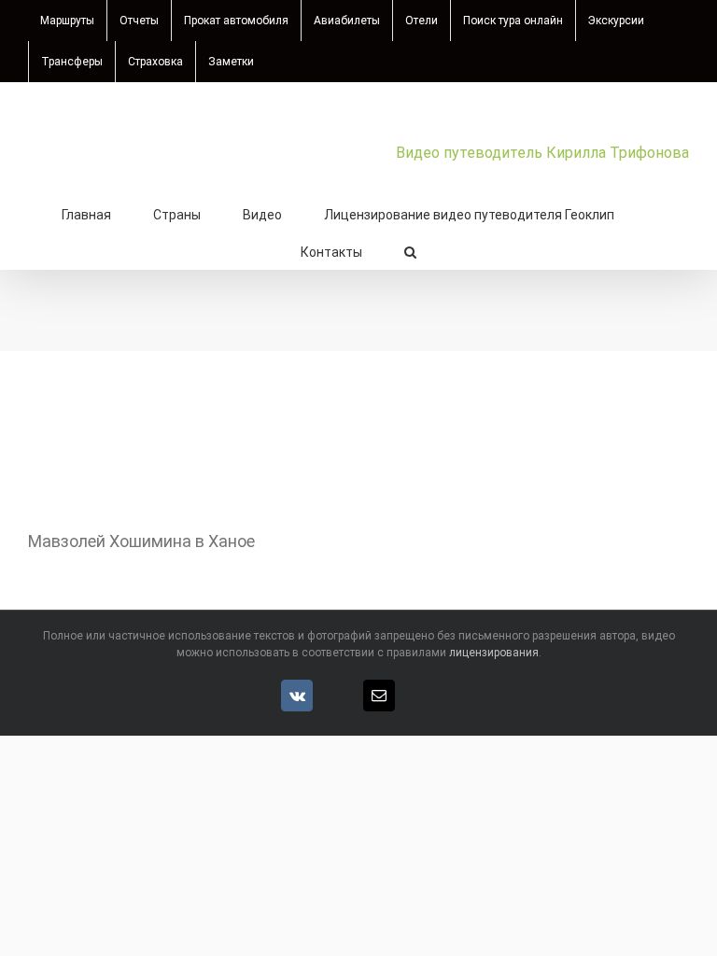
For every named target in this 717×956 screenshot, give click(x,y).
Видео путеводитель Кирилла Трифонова (542, 153)
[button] (410, 250)
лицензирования (494, 652)
